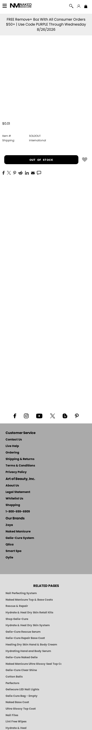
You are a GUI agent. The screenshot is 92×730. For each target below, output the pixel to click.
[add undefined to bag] (84, 159)
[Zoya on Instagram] (26, 415)
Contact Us (14, 439)
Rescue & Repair (17, 606)
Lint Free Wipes (16, 721)
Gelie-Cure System (20, 538)
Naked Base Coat (17, 702)
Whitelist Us (14, 498)
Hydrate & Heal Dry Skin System (28, 625)
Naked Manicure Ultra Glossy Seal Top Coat (33, 663)
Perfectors (12, 683)
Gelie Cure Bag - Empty (22, 696)
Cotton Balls (14, 676)
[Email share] (33, 172)
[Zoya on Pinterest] (76, 415)
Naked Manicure (18, 531)
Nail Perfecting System (21, 593)
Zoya (9, 525)
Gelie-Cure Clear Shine (21, 670)
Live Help (12, 446)
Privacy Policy (16, 472)
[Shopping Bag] (86, 6)
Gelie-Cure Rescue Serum (23, 631)
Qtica (10, 544)
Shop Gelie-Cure (17, 619)
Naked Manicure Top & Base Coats (29, 599)
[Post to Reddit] (20, 172)
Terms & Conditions (20, 465)
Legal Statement (18, 492)
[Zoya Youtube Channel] (39, 415)
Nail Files (12, 715)
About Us (12, 485)
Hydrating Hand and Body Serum (28, 651)
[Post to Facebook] (3, 172)
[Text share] (39, 172)
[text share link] (39, 172)
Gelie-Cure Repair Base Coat (25, 638)
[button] (20, 6)
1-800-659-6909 (18, 511)
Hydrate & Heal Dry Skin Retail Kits (29, 612)
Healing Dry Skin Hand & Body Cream (31, 644)
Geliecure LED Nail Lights (22, 689)
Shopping (13, 505)
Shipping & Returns (20, 459)
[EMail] (33, 172)
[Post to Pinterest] (14, 172)
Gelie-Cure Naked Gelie (22, 657)
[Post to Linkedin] (27, 172)
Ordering (12, 452)
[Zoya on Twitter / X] (52, 415)
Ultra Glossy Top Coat (21, 708)
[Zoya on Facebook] (14, 415)
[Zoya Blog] (65, 415)
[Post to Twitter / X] (9, 172)
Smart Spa (13, 551)
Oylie (9, 557)
